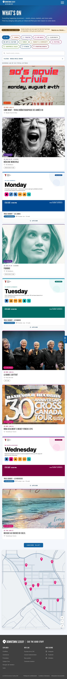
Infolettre (50, 658)
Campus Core (6, 661)
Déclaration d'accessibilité (57, 676)
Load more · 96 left (33, 545)
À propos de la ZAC (29, 651)
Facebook (50, 655)
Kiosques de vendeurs (8, 664)
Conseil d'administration (30, 655)
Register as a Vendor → (58, 30)
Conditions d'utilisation (44, 676)
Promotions (6, 658)
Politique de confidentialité (30, 676)
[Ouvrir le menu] (62, 3)
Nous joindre (27, 658)
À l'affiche (5, 651)
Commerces (6, 655)
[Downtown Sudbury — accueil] (9, 3)
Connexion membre (29, 661)
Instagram (50, 651)
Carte (4, 668)
